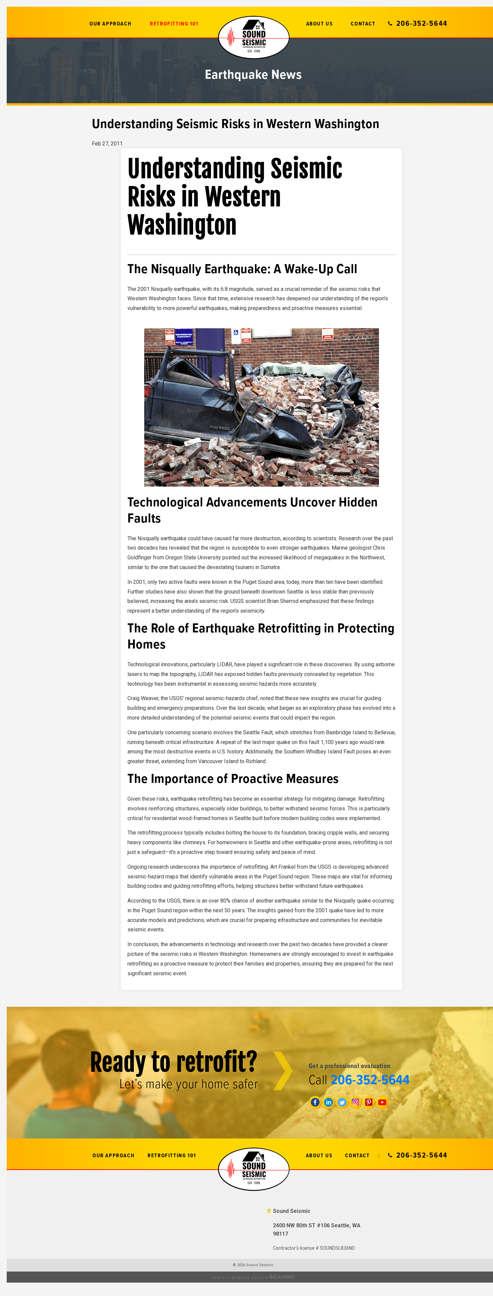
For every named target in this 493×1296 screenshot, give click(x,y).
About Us (319, 24)
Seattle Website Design (240, 1278)
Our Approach (110, 24)
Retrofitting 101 (174, 24)
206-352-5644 (421, 24)
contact (363, 24)
